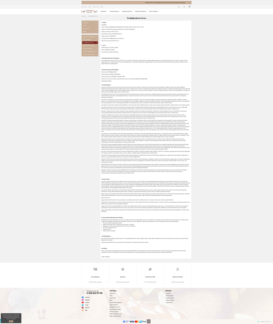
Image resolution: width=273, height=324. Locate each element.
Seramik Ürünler (127, 11)
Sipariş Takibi (96, 6)
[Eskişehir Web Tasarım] (0, 321)
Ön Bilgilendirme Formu (114, 307)
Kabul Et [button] (11, 321)
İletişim (101, 6)
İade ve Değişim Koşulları (115, 309)
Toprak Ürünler (114, 11)
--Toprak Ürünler (169, 295)
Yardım (89, 6)
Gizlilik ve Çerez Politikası (115, 316)
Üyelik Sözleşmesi (113, 305)
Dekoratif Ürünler (140, 11)
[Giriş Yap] (184, 7)
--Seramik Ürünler (169, 298)
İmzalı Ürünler (153, 11)
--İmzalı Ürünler (169, 302)
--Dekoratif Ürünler (169, 300)
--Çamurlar (168, 293)
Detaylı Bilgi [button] (13, 318)
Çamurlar (103, 11)
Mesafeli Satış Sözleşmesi (115, 302)
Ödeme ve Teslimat (113, 311)
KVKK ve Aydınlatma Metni (115, 314)
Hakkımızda (84, 6)
